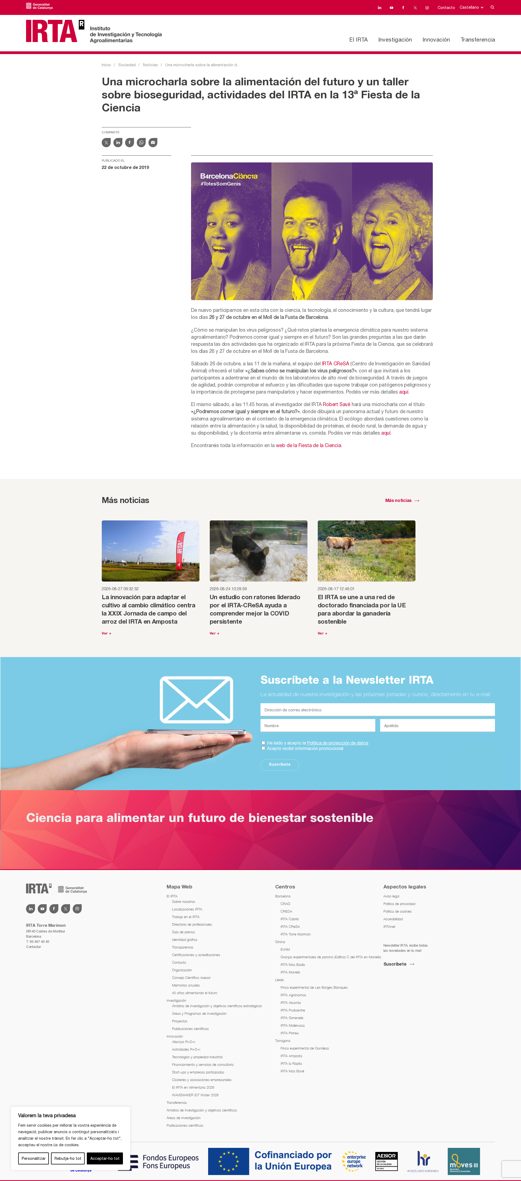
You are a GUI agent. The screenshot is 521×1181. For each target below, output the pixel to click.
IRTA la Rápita (291, 1063)
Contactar (33, 947)
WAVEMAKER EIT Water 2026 (195, 1095)
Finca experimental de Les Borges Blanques (314, 987)
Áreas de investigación (184, 1118)
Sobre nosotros (183, 901)
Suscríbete (280, 765)
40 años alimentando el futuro (194, 993)
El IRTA (358, 39)
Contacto (446, 7)
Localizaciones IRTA (187, 909)
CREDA (286, 911)
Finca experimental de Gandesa (305, 1048)
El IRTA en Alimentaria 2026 (193, 1087)
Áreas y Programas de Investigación (199, 1013)
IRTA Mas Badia (293, 964)
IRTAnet (389, 926)
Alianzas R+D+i (183, 1041)
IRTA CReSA (335, 363)
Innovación (436, 39)
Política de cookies (397, 911)
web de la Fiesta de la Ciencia (308, 445)
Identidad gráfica (184, 939)
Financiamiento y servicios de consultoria (203, 1064)
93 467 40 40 (39, 942)
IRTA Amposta (291, 1056)
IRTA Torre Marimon (296, 934)
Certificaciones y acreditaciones (196, 955)
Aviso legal (391, 896)
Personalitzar (34, 1158)
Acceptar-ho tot (105, 1158)
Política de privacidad (399, 904)
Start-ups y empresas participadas (198, 1072)
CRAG (285, 904)
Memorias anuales (186, 985)
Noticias (150, 65)
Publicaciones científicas (190, 1028)
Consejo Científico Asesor (191, 977)
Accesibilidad (393, 919)
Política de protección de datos (337, 742)
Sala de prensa (183, 932)
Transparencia (182, 947)
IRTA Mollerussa (293, 1025)
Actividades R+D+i (186, 1049)
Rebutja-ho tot (68, 1158)
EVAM (285, 949)
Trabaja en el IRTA (185, 917)
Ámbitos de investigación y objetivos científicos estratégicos (217, 1006)
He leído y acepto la (317, 742)
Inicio (106, 65)
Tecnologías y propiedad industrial (197, 1057)
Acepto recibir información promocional (304, 748)
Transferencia (477, 39)
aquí (403, 392)
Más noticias (398, 501)
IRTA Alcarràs (291, 1002)
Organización (182, 970)
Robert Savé (336, 404)
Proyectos (179, 1021)
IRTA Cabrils (290, 919)
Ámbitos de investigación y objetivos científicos (202, 1110)
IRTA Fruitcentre (293, 1010)
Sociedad (127, 65)
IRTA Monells (290, 972)
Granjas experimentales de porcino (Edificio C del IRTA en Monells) (331, 957)
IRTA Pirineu (290, 1033)
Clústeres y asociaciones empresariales (201, 1080)
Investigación (395, 39)
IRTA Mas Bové (292, 1071)
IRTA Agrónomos (293, 995)
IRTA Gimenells (292, 1018)
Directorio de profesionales (192, 924)
